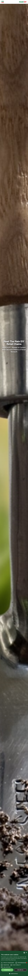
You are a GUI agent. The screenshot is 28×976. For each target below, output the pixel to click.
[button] (14, 973)
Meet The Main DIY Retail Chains (14, 342)
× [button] (26, 952)
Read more (13, 960)
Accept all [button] (7, 970)
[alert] (14, 963)
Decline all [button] (20, 970)
